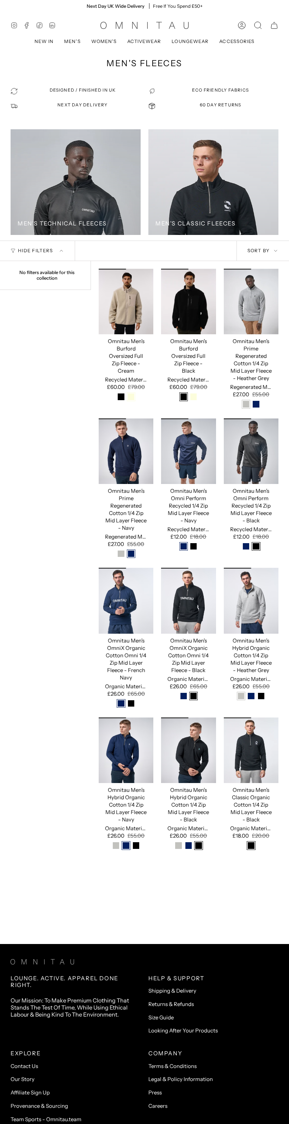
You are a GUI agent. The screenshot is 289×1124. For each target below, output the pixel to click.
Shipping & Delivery (172, 990)
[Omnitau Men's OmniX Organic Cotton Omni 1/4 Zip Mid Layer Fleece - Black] (188, 600)
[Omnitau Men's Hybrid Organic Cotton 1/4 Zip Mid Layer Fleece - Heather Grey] (251, 600)
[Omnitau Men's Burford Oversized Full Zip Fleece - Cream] (126, 301)
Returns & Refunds (171, 1004)
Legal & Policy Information (180, 1079)
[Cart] (274, 25)
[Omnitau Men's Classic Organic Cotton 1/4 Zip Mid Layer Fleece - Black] (251, 750)
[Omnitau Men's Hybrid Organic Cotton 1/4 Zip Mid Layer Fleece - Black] (188, 750)
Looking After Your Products (183, 1030)
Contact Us (24, 1066)
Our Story (23, 1079)
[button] (44, 41)
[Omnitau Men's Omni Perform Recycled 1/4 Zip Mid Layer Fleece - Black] (251, 451)
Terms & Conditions (172, 1066)
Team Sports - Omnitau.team (46, 1119)
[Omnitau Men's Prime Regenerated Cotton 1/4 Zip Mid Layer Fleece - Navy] (126, 451)
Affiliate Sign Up (30, 1092)
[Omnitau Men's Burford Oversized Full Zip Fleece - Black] (188, 301)
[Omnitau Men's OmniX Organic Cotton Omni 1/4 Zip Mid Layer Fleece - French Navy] (126, 600)
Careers (157, 1106)
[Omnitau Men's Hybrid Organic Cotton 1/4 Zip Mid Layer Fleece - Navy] (126, 750)
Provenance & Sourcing (39, 1106)
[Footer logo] (42, 961)
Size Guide (161, 1017)
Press (155, 1092)
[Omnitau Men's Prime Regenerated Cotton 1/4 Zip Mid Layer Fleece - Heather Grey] (251, 301)
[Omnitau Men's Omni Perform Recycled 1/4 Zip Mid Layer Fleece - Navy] (188, 451)
